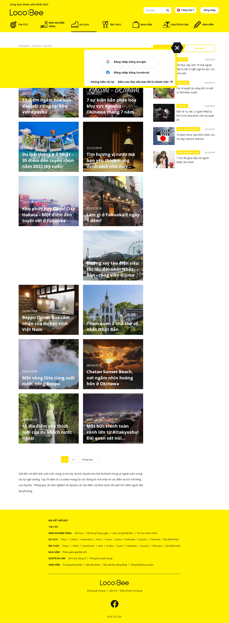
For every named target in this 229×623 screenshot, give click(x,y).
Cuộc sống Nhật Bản (188, 129)
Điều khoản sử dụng (131, 590)
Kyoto (118, 539)
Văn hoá (78, 533)
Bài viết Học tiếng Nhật (115, 564)
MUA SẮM (54, 552)
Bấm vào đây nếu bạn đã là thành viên (143, 81)
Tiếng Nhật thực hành (142, 564)
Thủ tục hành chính (147, 533)
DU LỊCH (53, 539)
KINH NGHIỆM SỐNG (188, 152)
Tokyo (63, 539)
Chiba (74, 539)
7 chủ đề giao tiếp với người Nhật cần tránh (192, 160)
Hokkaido (130, 539)
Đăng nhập (210, 10)
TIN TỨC (182, 59)
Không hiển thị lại (102, 81)
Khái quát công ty (96, 590)
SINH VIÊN (54, 564)
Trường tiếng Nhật (72, 564)
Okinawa (155, 539)
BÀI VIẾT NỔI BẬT (58, 520)
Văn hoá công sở (77, 558)
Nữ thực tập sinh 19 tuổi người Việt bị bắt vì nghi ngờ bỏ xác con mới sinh (195, 69)
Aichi (98, 539)
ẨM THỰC (183, 82)
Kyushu (143, 539)
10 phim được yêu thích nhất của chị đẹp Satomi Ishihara (195, 137)
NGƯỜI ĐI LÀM (56, 558)
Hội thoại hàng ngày (97, 533)
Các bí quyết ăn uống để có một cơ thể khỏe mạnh (194, 90)
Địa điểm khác (171, 539)
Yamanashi (86, 539)
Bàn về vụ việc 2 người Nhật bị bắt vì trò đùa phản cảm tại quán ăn (195, 115)
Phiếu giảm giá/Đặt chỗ (74, 552)
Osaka (108, 539)
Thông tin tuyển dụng (100, 558)
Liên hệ (113, 590)
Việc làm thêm (92, 564)
